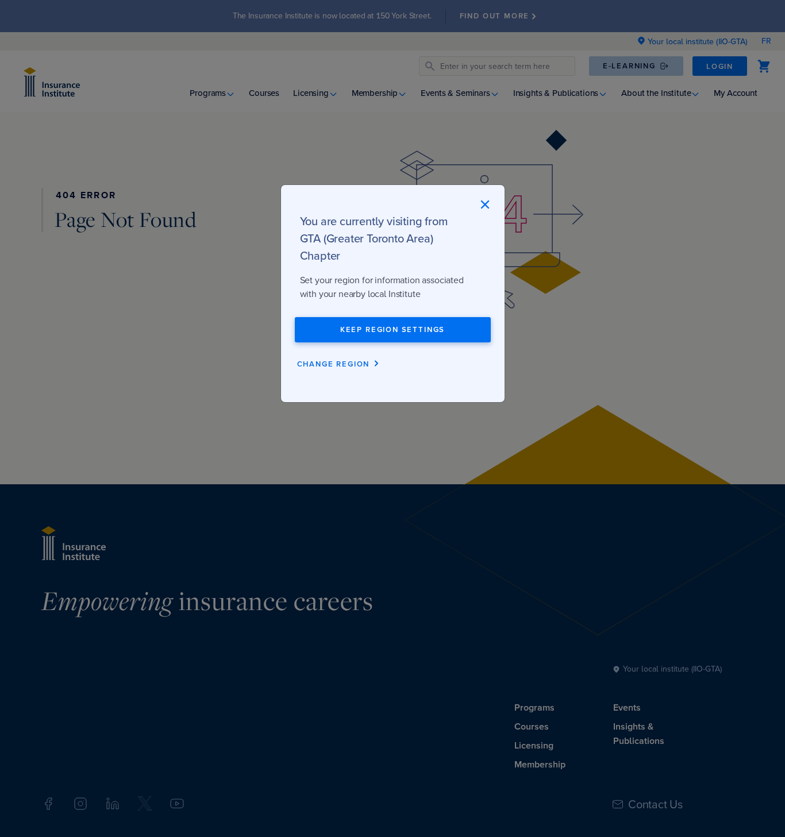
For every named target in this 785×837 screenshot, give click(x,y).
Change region (333, 363)
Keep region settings (392, 329)
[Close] (484, 204)
